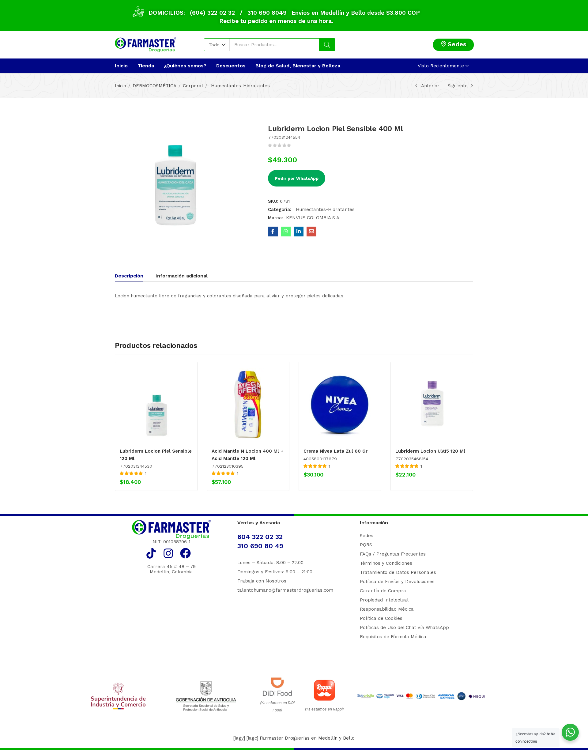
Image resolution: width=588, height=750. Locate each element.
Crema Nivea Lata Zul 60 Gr (335, 451)
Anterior (430, 86)
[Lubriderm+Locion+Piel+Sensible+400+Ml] (298, 231)
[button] (217, 45)
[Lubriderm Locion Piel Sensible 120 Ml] (156, 404)
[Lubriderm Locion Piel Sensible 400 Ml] (273, 231)
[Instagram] (168, 553)
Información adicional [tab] (182, 276)
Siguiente (458, 86)
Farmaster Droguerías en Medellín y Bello (307, 738)
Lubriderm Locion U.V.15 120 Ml (430, 451)
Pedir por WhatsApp (296, 178)
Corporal (193, 86)
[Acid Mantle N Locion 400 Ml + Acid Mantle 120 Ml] (248, 404)
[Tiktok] (151, 553)
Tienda (146, 66)
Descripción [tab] (129, 276)
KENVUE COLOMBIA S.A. (313, 217)
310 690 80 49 (260, 546)
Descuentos (231, 66)
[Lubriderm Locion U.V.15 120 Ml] (431, 404)
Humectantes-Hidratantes (239, 86)
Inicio (121, 66)
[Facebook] (185, 553)
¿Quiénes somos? (185, 66)
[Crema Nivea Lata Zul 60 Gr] (339, 404)
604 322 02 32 (260, 537)
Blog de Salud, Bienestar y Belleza (297, 66)
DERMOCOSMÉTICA (154, 86)
